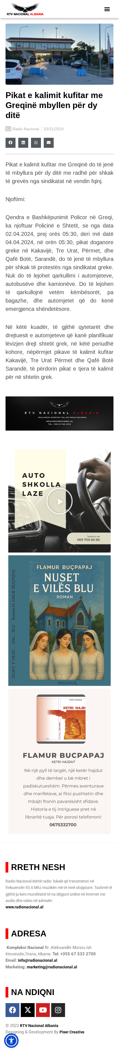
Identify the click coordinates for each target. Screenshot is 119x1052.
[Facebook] (12, 1010)
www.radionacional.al (24, 907)
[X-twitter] (28, 1010)
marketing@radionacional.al (52, 967)
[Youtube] (43, 1010)
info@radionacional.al (37, 960)
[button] (107, 9)
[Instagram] (58, 1010)
